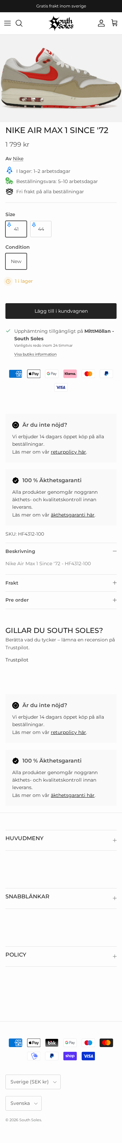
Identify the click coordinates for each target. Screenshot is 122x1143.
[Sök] (22, 23)
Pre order (17, 600)
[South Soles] (61, 23)
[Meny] (7, 23)
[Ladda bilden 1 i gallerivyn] (61, 78)
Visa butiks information (35, 354)
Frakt (11, 583)
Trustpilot (16, 660)
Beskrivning (20, 551)
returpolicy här (68, 452)
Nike (18, 159)
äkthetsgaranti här (73, 515)
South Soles (30, 1119)
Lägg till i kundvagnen (61, 311)
